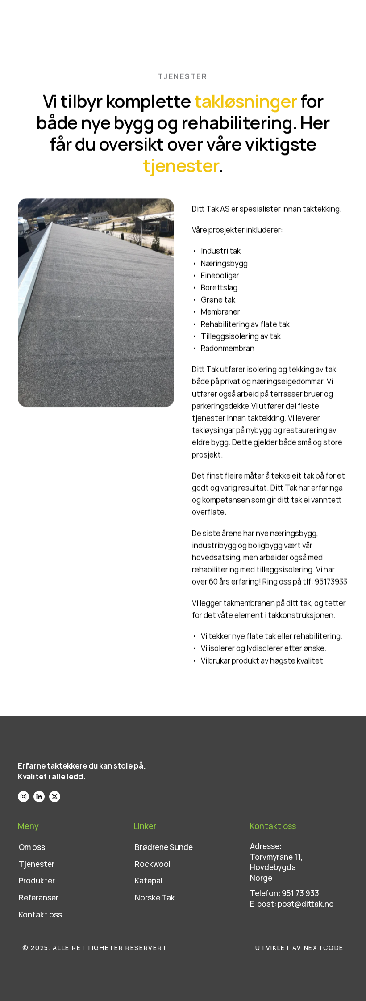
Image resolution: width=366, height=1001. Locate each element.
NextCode (324, 947)
